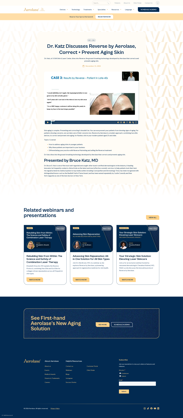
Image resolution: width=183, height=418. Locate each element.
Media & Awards (50, 374)
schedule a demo (149, 9)
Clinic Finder (137, 3)
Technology (75, 9)
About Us (127, 3)
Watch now (34, 280)
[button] (64, 9)
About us (48, 366)
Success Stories (71, 382)
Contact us (69, 366)
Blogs (67, 374)
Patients (117, 3)
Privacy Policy (55, 408)
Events (47, 370)
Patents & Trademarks (52, 378)
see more (102, 325)
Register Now (104, 17)
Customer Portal (92, 366)
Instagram (69, 378)
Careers (47, 382)
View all (153, 217)
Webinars (69, 370)
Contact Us (148, 3)
